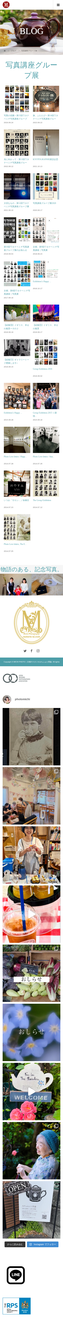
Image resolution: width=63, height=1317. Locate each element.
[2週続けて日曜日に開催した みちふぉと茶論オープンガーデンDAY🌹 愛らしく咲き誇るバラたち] (31, 1091)
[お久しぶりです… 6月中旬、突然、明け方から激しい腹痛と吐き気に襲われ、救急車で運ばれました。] (31, 1032)
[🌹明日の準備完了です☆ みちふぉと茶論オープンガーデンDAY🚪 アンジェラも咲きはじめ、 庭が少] (31, 1210)
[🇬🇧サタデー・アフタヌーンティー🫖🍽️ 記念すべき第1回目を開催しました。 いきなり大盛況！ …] (31, 796)
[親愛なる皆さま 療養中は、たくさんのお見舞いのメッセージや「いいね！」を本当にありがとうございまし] (31, 973)
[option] (15, 584)
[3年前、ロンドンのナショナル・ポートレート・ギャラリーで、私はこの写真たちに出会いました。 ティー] (31, 736)
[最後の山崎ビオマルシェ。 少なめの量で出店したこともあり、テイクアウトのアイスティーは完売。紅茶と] (31, 914)
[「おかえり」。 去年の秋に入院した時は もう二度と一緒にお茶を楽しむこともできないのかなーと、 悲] (31, 1150)
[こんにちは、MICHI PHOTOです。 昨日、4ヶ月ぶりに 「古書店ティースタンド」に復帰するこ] (31, 855)
